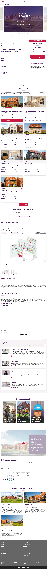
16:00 (23, 478)
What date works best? (5, 468)
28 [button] (9, 479)
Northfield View (5, 527)
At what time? (18, 468)
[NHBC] (15, 563)
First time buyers (40, 345)
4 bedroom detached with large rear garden (10, 165)
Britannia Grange (29, 504)
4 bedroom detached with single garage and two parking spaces (34, 139)
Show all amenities (23, 334)
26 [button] (5, 479)
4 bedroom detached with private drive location (9, 192)
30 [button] (13, 479)
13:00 (23, 473)
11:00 (18, 471)
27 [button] (7, 479)
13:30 (28, 473)
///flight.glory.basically (10, 264)
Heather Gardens (5, 504)
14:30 (23, 475)
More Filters (27, 93)
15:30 (18, 478)
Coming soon (43, 232)
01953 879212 (38, 47)
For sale (37, 232)
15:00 (28, 475)
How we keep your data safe (36, 466)
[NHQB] (25, 563)
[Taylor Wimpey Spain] (2, 563)
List (44, 93)
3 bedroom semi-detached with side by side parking (34, 112)
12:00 (28, 471)
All (44, 345)
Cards (41, 93)
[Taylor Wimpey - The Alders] (23, 443)
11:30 (23, 471)
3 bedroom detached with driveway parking (10, 138)
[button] (18, 254)
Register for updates (23, 204)
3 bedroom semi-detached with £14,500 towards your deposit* (11, 112)
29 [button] (11, 479)
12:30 (18, 473)
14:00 (18, 475)
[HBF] (37, 563)
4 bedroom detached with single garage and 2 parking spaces (35, 165)
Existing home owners (31, 345)
